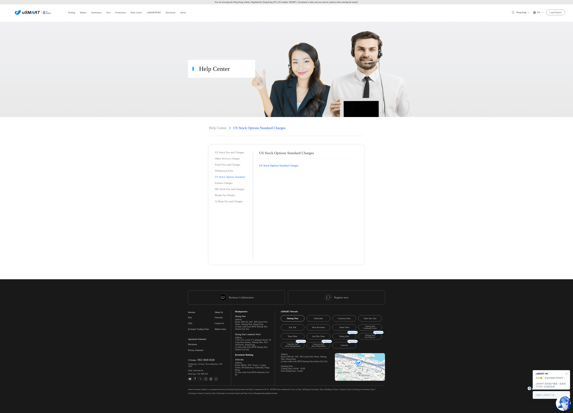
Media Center (220, 329)
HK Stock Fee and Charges (229, 189)
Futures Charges (223, 182)
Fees (190, 317)
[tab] (292, 318)
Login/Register (555, 12)
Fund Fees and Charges (227, 164)
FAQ (190, 323)
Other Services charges (227, 158)
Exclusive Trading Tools (198, 329)
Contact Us (219, 323)
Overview (219, 317)
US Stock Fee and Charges (229, 152)
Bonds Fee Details (225, 195)
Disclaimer (192, 344)
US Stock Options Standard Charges (234, 176)
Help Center (218, 128)
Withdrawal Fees (224, 170)
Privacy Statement (195, 350)
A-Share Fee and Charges (229, 201)
